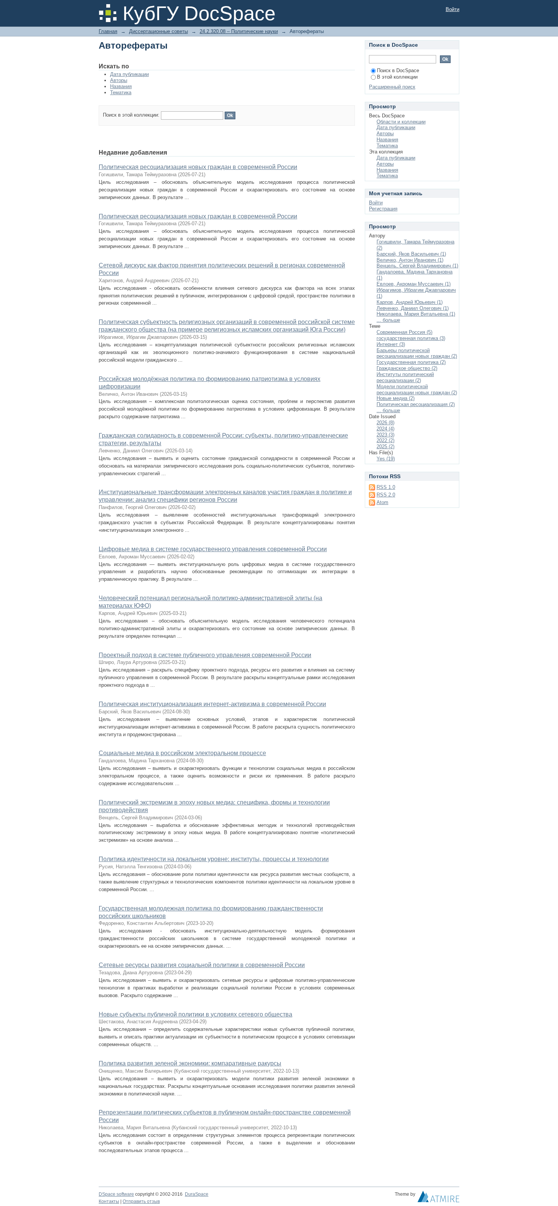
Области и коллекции (401, 122)
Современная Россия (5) (404, 332)
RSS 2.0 (386, 495)
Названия (121, 86)
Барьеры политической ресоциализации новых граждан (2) (417, 353)
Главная (108, 31)
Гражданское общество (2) (407, 368)
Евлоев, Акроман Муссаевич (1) (414, 284)
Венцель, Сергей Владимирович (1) (417, 266)
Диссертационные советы (158, 31)
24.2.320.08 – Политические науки (239, 31)
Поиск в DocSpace (398, 70)
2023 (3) (385, 435)
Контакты (109, 1201)
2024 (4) (385, 429)
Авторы (118, 80)
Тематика (120, 92)
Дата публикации (129, 74)
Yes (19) (386, 459)
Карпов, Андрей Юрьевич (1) (410, 302)
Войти (452, 9)
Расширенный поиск (392, 87)
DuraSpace (196, 1194)
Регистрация (383, 209)
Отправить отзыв (141, 1201)
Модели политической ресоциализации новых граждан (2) (417, 389)
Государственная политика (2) (411, 362)
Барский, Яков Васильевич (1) (411, 254)
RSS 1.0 (386, 487)
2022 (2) (385, 440)
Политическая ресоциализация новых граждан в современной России (198, 167)
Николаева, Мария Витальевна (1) (416, 314)
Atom (382, 502)
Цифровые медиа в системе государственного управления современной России (213, 549)
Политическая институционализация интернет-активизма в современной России (212, 704)
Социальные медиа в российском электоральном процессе (182, 753)
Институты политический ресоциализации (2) (405, 377)
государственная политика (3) (411, 338)
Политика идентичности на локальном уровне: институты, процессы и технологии (214, 859)
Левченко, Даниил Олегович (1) (413, 308)
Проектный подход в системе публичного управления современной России (205, 655)
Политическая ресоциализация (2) (416, 404)
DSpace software (116, 1194)
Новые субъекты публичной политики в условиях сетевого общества (195, 1014)
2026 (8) (385, 422)
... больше (388, 320)
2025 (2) (385, 446)
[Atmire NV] (438, 1198)
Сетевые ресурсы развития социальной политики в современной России (202, 965)
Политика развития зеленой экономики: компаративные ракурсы (190, 1063)
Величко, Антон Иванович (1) (410, 260)
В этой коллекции (397, 77)
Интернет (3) (391, 344)
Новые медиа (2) (396, 398)
